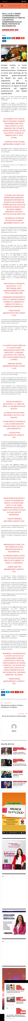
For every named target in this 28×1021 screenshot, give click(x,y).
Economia (18, 1011)
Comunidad (16, 749)
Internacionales (6, 29)
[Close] (5, 981)
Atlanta (22, 748)
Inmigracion (16, 760)
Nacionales (22, 760)
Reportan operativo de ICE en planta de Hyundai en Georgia (20, 765)
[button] (14, 813)
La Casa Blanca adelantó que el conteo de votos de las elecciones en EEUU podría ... (15, 992)
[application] (14, 813)
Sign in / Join (4, 1)
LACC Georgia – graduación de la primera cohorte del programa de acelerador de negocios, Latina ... (16, 1016)
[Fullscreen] (24, 832)
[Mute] (21, 832)
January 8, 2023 (19, 144)
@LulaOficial (11, 286)
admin (3, 31)
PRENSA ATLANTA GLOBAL (14, 5)
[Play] (4, 832)
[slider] (13, 832)
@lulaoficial (9, 133)
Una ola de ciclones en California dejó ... (14, 716)
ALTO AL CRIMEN (16, 748)
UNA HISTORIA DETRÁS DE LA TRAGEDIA (19, 1003)
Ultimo (16, 29)
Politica (11, 29)
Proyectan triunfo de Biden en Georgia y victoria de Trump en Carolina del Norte (19, 785)
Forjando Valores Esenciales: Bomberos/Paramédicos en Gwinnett (19, 776)
